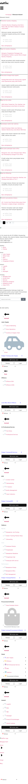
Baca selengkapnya (7, 45)
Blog (1, 763)
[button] (8, 366)
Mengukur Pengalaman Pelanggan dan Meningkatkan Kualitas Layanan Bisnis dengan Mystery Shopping (14, 54)
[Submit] (23, 299)
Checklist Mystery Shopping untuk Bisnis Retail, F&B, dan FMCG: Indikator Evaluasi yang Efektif (13, 26)
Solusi (1, 745)
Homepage (8, 14)
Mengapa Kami (4, 741)
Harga (1, 760)
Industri (2, 752)
